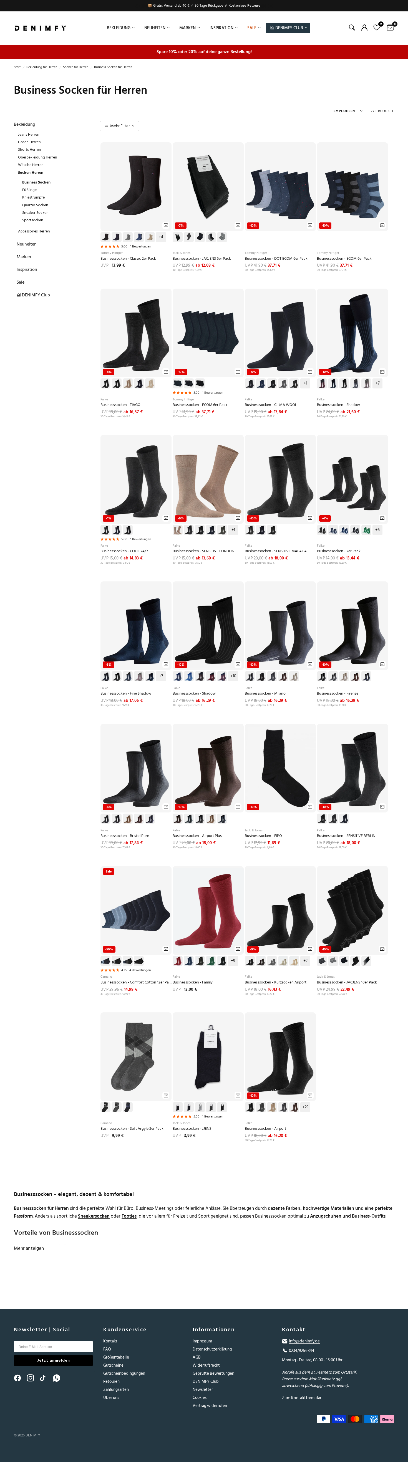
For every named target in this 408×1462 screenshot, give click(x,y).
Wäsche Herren (31, 165)
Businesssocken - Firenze (337, 693)
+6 (377, 529)
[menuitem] (120, 28)
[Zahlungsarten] (333, 1420)
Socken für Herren (75, 67)
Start (17, 67)
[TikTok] (46, 1378)
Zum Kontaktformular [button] (302, 1398)
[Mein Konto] (364, 27)
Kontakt (110, 1341)
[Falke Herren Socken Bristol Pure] (136, 768)
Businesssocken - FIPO (263, 836)
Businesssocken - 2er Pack (339, 551)
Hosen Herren (29, 142)
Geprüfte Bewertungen (213, 1373)
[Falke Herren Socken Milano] (280, 625)
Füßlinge (29, 190)
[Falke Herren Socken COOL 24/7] (136, 479)
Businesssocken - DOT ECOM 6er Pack (276, 258)
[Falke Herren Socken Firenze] (352, 625)
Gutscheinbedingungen (124, 1373)
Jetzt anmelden (53, 1360)
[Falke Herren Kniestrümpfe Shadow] (352, 333)
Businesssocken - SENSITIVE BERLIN (346, 836)
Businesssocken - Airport (265, 1128)
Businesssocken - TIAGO (120, 405)
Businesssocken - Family (193, 982)
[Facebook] (20, 1378)
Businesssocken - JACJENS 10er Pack (347, 982)
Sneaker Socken (35, 212)
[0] (389, 28)
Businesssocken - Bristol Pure (124, 836)
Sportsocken (32, 220)
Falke (104, 399)
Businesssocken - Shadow (338, 405)
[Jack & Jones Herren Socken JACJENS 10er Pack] (352, 910)
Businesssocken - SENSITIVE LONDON (203, 551)
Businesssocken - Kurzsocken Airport (275, 982)
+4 (161, 237)
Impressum (202, 1341)
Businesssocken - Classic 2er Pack (128, 258)
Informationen (214, 1329)
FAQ (107, 1349)
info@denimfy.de (304, 1341)
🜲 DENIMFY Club (286, 27)
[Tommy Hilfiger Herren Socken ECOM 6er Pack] (208, 333)
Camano (106, 976)
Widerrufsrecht (206, 1365)
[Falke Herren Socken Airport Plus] (208, 768)
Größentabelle (116, 1357)
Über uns (111, 1397)
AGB (197, 1357)
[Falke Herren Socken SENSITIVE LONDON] (208, 479)
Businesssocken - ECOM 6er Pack (344, 258)
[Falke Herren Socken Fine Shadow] (136, 625)
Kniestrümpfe (33, 197)
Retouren (111, 1381)
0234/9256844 (301, 1350)
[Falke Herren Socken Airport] (280, 1056)
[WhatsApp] (59, 1378)
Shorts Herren (29, 149)
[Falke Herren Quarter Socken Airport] (280, 910)
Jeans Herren (28, 134)
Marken (187, 27)
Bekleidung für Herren (41, 67)
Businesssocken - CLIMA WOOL (271, 405)
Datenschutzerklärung (212, 1349)
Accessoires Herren (34, 231)
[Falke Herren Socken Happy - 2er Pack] (352, 479)
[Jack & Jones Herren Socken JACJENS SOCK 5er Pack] (208, 186)
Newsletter (203, 1389)
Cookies (199, 1397)
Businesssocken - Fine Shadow (125, 693)
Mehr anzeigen (29, 1248)
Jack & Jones (181, 253)
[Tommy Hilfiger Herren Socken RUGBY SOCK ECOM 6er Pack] (352, 186)
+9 (233, 960)
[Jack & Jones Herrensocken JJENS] (208, 1056)
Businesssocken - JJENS (192, 1128)
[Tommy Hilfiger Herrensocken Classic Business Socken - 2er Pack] (136, 186)
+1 (305, 383)
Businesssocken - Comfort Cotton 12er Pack (136, 982)
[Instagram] (33, 1378)
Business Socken (36, 182)
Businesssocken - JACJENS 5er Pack (202, 258)
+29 (305, 1107)
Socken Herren (30, 172)
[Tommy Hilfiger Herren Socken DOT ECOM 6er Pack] (280, 186)
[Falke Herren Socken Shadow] (208, 625)
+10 (233, 676)
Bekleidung (118, 27)
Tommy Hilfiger (111, 253)
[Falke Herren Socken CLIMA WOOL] (280, 333)
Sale (251, 27)
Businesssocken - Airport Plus (197, 836)
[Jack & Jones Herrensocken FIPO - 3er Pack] (280, 768)
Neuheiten (154, 27)
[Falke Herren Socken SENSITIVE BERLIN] (352, 768)
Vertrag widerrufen (210, 1405)
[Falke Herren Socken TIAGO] (136, 333)
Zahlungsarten (116, 1389)
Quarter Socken (35, 205)
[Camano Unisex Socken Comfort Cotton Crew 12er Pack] (136, 910)
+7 (378, 383)
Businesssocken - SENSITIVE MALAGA (276, 551)
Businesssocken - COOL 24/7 (124, 551)
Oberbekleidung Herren (37, 157)
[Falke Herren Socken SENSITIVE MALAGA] (280, 479)
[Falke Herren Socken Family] (208, 910)
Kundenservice (125, 1329)
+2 (305, 960)
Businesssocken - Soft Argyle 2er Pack (131, 1128)
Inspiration (221, 27)
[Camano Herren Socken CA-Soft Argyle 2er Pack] (136, 1056)
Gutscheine (113, 1365)
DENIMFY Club (206, 1381)
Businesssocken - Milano (265, 693)
